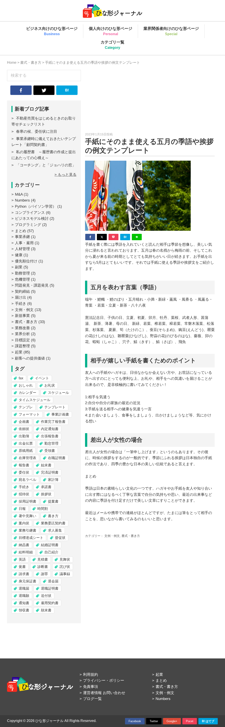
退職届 (24, 588)
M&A (19, 194)
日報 (22, 509)
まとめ (20, 231)
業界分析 (22, 334)
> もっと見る (65, 175)
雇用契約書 (49, 603)
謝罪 (44, 574)
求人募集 (55, 530)
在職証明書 (56, 458)
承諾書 (46, 487)
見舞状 (65, 559)
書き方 (53, 516)
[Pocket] (113, 237)
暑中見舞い (27, 516)
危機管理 (22, 279)
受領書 (49, 451)
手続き (20, 304)
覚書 (22, 567)
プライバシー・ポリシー (103, 680)
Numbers (22, 200)
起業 (18, 352)
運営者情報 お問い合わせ (104, 693)
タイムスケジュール (34, 400)
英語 (22, 559)
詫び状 (65, 567)
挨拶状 (46, 494)
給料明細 (26, 552)
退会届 (53, 581)
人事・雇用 (24, 243)
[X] (102, 237)
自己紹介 (51, 552)
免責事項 (90, 687)
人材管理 (22, 249)
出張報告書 (49, 436)
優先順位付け (26, 261)
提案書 (53, 501)
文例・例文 (112, 536)
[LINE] (137, 237)
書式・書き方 (131, 536)
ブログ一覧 (92, 699)
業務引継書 (27, 530)
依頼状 (24, 429)
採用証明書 (27, 501)
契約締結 (22, 291)
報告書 (24, 465)
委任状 (24, 472)
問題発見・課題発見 (32, 285)
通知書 (24, 603)
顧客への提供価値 (30, 358)
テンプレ (26, 407)
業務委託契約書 (53, 523)
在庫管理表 (27, 458)
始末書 (46, 465)
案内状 (24, 523)
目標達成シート (31, 538)
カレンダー (27, 392)
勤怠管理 (51, 443)
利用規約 (90, 674)
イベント (42, 378)
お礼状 (49, 385)
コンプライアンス (30, 213)
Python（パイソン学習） (35, 206)
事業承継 (22, 237)
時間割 (42, 509)
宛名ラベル (27, 480)
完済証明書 (49, 472)
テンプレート (54, 407)
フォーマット (29, 414)
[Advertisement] (150, 100)
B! (67, 90)
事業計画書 (60, 414)
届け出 (20, 297)
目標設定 (22, 340)
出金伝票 (26, 443)
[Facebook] (90, 237)
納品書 (24, 545)
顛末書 (46, 610)
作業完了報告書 (53, 421)
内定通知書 (49, 429)
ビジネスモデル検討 (32, 218)
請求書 (24, 574)
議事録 (65, 574)
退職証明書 (49, 588)
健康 (18, 255)
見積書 (42, 559)
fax (21, 378)
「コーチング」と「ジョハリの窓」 (46, 165)
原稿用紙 (26, 451)
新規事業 (22, 316)
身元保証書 (27, 581)
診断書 (42, 567)
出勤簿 (24, 436)
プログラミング (28, 225)
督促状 (60, 538)
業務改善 (22, 328)
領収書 (24, 610)
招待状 (24, 494)
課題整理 (22, 346)
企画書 (24, 421)
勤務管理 (22, 273)
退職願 (24, 596)
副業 (18, 267)
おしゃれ (26, 385)
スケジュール (58, 392)
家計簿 (53, 480)
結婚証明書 (49, 545)
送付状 (46, 596)
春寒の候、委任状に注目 (36, 131)
